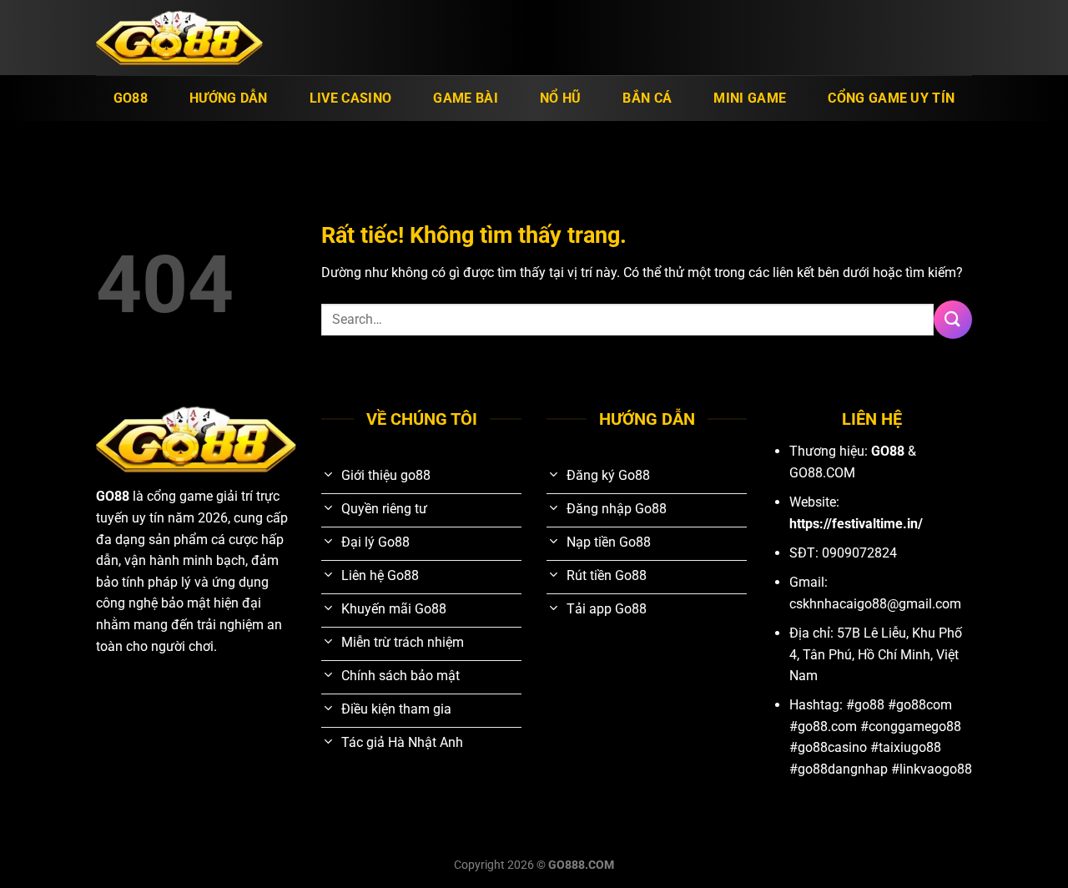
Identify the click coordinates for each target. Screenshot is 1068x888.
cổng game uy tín (891, 98)
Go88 (130, 98)
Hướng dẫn (228, 98)
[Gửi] (953, 319)
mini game (749, 98)
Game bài (465, 98)
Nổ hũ (561, 98)
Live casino (351, 98)
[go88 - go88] (179, 38)
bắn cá (647, 98)
